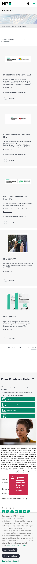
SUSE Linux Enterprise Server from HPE (16, 197)
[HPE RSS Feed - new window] (28, 511)
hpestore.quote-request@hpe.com (13, 395)
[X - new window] (7, 511)
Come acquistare (11, 416)
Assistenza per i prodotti (13, 404)
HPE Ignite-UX (9, 258)
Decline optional (10, 556)
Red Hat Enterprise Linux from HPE (16, 135)
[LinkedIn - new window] (3, 511)
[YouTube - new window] (24, 511)
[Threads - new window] (16, 511)
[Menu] (34, 3)
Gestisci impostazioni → (11, 561)
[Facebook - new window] (20, 511)
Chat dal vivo (10, 399)
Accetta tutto (9, 550)
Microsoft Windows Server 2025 (17, 74)
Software (14, 26)
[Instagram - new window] (12, 511)
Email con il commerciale (13, 498)
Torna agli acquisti (5, 26)
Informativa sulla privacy (16, 545)
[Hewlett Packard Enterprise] (6, 3)
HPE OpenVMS (9, 316)
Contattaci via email (12, 410)
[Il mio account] (28, 3)
